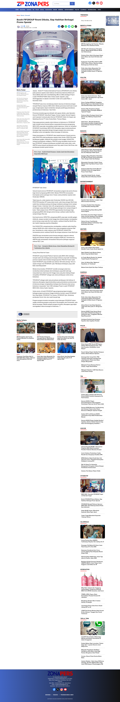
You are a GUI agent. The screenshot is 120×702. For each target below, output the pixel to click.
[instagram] (98, 4)
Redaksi (55, 694)
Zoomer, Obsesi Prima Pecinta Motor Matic (91, 657)
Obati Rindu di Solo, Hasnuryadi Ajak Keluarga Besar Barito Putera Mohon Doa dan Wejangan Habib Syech (91, 151)
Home (17, 9)
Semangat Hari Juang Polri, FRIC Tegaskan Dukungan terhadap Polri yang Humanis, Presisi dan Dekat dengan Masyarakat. (91, 359)
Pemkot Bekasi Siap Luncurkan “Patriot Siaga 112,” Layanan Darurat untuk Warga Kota (92, 645)
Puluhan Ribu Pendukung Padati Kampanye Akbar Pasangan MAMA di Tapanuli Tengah (91, 110)
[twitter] (94, 4)
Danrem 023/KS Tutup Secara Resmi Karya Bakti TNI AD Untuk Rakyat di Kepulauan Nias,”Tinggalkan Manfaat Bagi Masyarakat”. (91, 314)
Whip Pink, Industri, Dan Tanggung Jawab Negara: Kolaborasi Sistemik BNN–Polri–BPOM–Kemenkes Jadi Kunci (92, 589)
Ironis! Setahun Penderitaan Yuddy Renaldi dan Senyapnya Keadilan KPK (91, 453)
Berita (22, 15)
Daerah (29, 9)
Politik (77, 9)
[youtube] (101, 4)
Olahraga (83, 9)
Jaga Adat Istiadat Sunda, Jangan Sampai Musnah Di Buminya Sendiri (91, 176)
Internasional (92, 9)
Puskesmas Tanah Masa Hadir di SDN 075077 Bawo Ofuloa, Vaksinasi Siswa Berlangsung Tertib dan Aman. (91, 63)
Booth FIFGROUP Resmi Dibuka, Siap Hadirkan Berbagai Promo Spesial (91, 499)
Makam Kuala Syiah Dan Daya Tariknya (92, 267)
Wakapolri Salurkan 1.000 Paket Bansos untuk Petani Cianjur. (92, 370)
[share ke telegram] (69, 27)
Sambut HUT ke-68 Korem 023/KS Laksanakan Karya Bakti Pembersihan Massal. (91, 415)
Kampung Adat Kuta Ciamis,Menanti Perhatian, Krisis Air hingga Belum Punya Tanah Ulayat (91, 170)
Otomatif (27, 15)
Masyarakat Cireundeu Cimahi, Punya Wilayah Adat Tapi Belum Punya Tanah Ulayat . (92, 164)
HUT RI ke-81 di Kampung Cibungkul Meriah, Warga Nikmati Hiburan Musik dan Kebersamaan (91, 50)
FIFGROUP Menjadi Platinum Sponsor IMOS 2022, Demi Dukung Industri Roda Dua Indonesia (92, 505)
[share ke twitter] (62, 27)
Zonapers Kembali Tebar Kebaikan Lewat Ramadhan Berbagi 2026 (90, 205)
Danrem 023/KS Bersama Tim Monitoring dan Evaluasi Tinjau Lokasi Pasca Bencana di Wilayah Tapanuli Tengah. (92, 409)
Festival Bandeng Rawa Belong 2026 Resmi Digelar (91, 210)
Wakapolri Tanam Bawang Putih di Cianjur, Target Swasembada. (90, 365)
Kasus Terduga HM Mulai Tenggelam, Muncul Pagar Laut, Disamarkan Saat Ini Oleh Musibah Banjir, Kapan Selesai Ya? (92, 104)
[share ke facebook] (59, 27)
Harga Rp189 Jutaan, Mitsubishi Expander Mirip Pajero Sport (90, 511)
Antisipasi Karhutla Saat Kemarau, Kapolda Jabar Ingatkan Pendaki (90, 320)
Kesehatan (48, 9)
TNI (33, 9)
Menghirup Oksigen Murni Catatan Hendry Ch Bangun (90, 601)
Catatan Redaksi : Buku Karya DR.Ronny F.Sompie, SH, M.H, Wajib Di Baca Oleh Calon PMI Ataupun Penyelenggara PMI (92, 662)
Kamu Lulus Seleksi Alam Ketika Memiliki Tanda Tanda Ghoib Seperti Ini (92, 248)
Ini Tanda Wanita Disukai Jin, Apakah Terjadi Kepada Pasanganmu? (91, 258)
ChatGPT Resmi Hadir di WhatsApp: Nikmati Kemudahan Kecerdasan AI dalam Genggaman (91, 638)
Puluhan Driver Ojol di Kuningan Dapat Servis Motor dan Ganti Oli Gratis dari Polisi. (92, 57)
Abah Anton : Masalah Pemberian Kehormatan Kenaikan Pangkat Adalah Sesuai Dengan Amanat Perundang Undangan (92, 124)
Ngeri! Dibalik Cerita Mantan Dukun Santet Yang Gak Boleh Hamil (91, 253)
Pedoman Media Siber (67, 694)
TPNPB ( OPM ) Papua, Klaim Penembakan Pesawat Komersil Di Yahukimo (90, 596)
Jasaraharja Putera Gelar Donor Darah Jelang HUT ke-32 (91, 606)
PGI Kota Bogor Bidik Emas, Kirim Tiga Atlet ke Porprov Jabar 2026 (92, 557)
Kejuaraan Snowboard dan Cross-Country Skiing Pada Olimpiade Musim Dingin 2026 (92, 552)
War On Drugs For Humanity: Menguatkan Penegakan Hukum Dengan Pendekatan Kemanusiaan (92, 466)
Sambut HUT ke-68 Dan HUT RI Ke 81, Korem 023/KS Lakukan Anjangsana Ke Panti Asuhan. (92, 396)
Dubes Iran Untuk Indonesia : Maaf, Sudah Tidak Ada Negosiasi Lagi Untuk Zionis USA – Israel (92, 97)
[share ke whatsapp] (66, 27)
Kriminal (60, 9)
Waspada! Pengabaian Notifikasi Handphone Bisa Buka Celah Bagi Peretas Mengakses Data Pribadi (90, 651)
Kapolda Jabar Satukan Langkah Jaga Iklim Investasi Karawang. (92, 200)
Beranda (48, 694)
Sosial (42, 9)
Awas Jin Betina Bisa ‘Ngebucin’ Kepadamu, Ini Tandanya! (90, 263)
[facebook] (90, 4)
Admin (22, 26)
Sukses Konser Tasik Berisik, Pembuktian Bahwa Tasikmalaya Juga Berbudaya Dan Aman (91, 223)
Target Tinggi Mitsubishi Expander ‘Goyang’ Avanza (91, 516)
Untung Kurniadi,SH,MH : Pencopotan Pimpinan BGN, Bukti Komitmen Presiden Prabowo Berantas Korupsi (91, 448)
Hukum (55, 9)
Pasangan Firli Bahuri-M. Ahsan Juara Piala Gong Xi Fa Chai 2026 (91, 546)
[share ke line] (73, 27)
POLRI (37, 9)
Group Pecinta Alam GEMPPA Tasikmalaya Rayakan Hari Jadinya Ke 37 (92, 541)
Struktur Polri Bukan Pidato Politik (90, 471)
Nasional (22, 9)
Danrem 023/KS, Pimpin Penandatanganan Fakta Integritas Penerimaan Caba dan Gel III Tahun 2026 (92, 402)
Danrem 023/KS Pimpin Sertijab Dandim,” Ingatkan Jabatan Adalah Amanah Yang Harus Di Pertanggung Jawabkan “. (92, 422)
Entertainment (69, 9)
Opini (99, 9)
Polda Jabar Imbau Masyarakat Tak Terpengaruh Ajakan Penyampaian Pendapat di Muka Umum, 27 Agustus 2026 (91, 70)
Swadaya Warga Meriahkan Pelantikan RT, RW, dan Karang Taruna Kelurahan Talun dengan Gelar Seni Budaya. (91, 157)
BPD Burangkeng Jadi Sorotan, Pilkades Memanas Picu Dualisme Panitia (92, 44)
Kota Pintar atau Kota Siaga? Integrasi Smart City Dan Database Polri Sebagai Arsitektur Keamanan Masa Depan (92, 216)
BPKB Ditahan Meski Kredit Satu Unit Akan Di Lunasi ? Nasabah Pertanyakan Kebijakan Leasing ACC (92, 459)
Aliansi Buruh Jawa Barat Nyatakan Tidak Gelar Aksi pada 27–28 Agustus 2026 (91, 306)
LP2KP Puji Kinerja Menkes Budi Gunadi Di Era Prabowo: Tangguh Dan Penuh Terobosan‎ (92, 612)
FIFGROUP (26, 314)
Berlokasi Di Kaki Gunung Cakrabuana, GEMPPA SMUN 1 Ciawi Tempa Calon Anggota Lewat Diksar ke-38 (92, 563)
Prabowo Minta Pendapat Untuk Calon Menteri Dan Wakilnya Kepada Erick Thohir (92, 117)
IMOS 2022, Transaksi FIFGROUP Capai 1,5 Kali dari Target (92, 495)
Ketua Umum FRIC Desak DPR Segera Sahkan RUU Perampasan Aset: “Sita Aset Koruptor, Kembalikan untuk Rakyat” (91, 346)
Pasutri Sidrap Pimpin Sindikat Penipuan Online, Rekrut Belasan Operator (92, 352)
